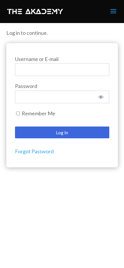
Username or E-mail (37, 59)
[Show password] (101, 97)
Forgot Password (34, 151)
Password (26, 86)
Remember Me (38, 113)
